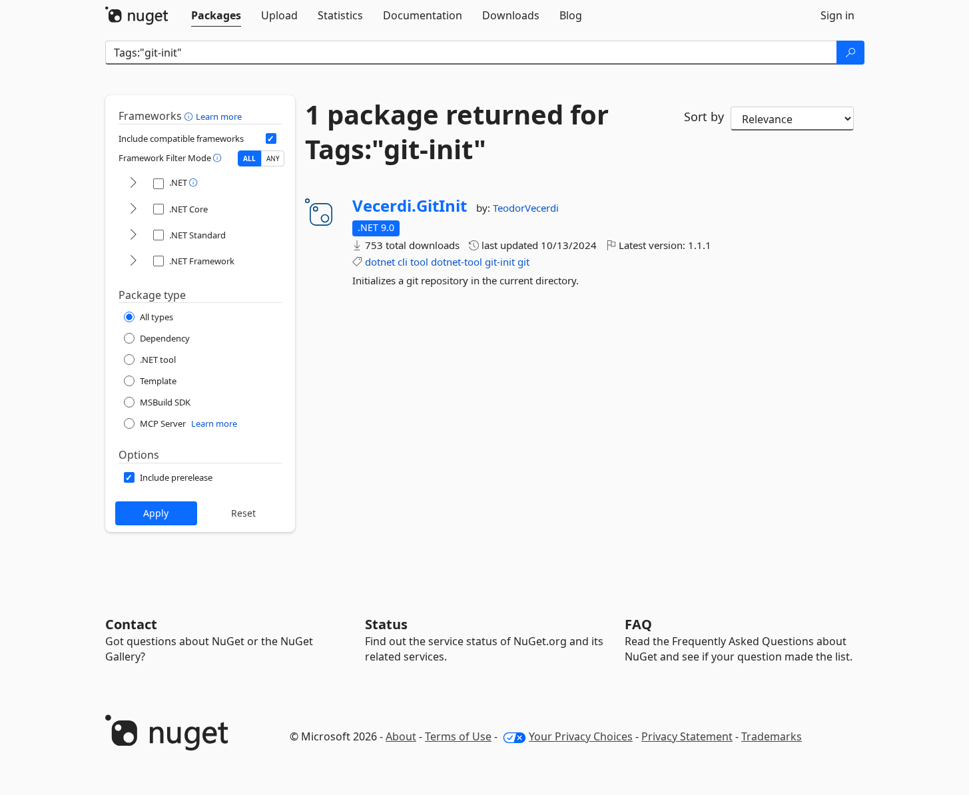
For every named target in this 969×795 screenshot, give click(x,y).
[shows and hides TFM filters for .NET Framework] (133, 261)
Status (386, 624)
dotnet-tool (456, 261)
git (523, 261)
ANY (273, 158)
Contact (131, 624)
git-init (500, 261)
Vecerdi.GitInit (409, 205)
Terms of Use (458, 736)
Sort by (704, 117)
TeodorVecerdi (526, 207)
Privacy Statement (687, 736)
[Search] (850, 53)
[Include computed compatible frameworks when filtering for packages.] (271, 138)
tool (419, 261)
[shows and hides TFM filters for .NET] (133, 183)
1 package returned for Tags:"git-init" (457, 131)
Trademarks (771, 736)
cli (403, 261)
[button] (190, 116)
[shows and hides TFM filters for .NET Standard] (133, 235)
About (401, 736)
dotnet (380, 261)
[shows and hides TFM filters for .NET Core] (133, 209)
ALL (249, 158)
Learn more (219, 117)
